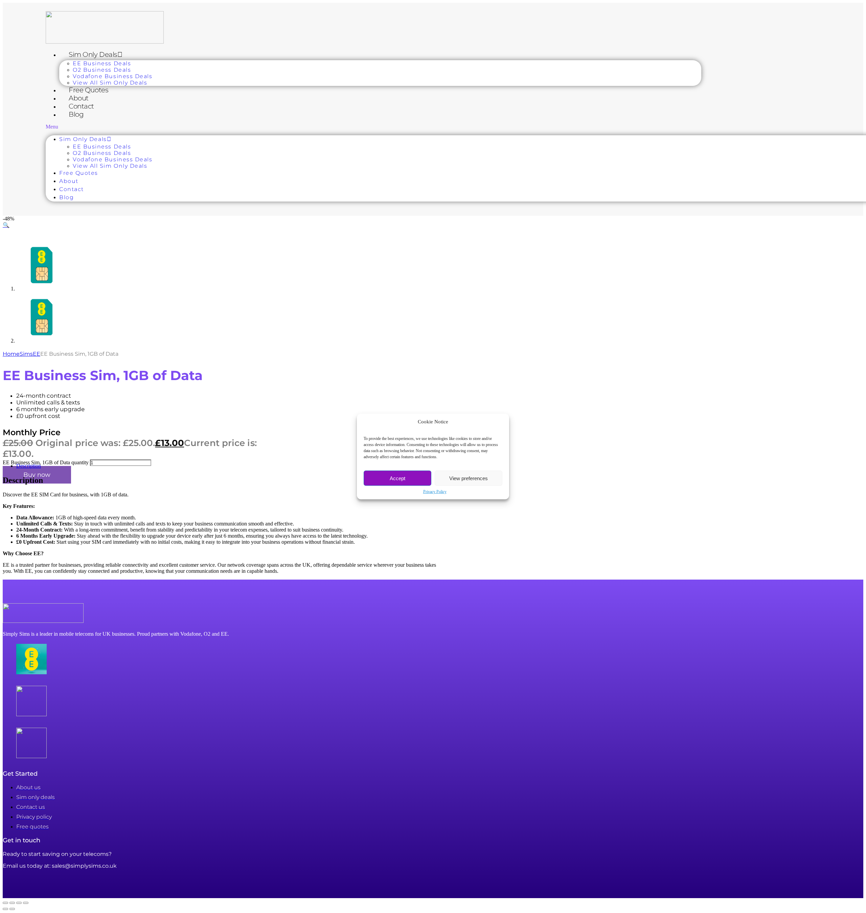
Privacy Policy (435, 491)
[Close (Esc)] (25, 903)
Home (11, 354)
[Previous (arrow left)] (5, 909)
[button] (373, 127)
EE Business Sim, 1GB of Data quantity (46, 462)
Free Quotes (88, 90)
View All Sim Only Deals (110, 82)
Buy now (36, 474)
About (79, 98)
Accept (397, 478)
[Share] (19, 903)
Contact (81, 106)
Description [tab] (28, 466)
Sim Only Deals (93, 54)
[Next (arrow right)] (12, 909)
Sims (26, 354)
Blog (76, 114)
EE (36, 354)
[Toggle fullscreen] (12, 903)
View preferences (468, 478)
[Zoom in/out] (5, 903)
